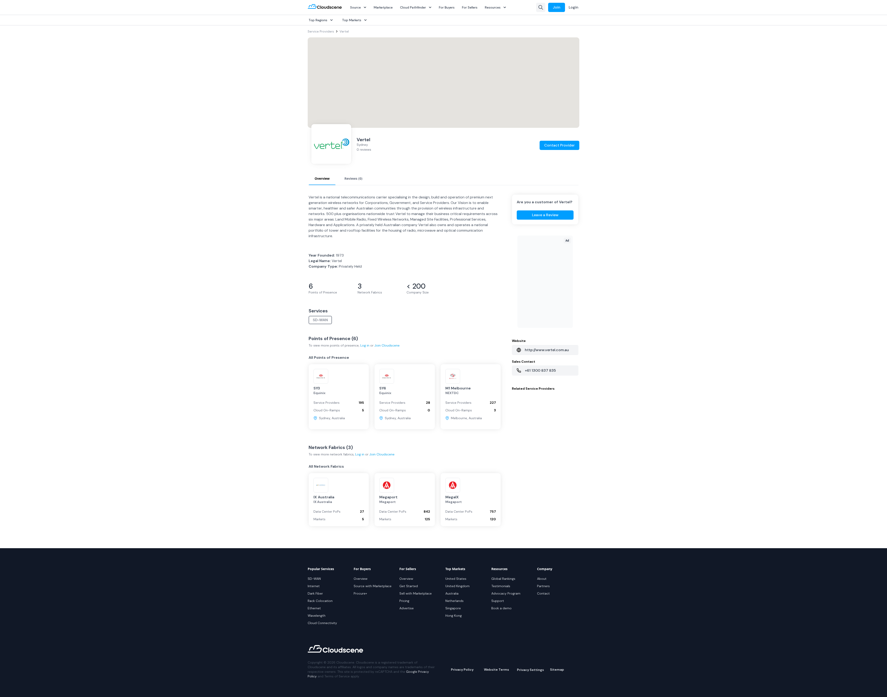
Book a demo (501, 608)
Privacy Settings (530, 669)
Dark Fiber (315, 593)
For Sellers (469, 7)
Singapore (453, 608)
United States (455, 579)
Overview (361, 579)
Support (497, 601)
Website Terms (496, 669)
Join (556, 7)
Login (573, 7)
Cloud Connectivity (322, 623)
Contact (543, 593)
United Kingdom (457, 586)
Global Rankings (503, 579)
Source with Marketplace (373, 586)
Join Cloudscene (387, 345)
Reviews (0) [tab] (353, 178)
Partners (543, 586)
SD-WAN (320, 319)
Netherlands (454, 601)
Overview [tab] (322, 178)
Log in (364, 345)
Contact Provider (559, 145)
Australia (452, 593)
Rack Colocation (320, 601)
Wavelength (316, 615)
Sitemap (557, 669)
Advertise (406, 608)
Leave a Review (545, 214)
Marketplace (383, 7)
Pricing (404, 601)
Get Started (408, 586)
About (542, 579)
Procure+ (360, 593)
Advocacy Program (505, 593)
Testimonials (500, 586)
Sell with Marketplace (415, 593)
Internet (314, 586)
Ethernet (314, 608)
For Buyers (447, 7)
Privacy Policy (462, 669)
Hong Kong (453, 615)
